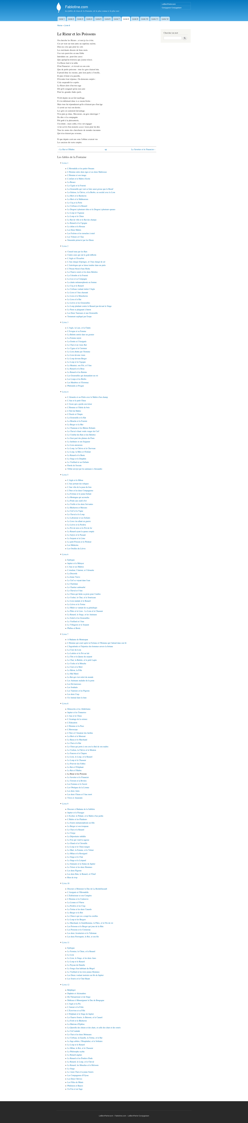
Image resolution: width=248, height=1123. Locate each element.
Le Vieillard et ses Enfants (78, 462)
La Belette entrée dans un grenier (80, 334)
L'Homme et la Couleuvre (77, 899)
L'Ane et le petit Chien (76, 400)
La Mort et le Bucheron (76, 195)
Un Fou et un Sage (75, 1089)
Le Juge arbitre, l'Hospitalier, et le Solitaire (84, 1041)
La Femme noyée (74, 338)
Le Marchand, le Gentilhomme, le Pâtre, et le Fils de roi (90, 923)
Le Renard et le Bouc (76, 368)
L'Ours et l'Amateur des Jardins (80, 732)
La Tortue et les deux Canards (79, 909)
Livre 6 (107, 19)
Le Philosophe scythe (76, 1051)
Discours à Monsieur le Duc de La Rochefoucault (87, 888)
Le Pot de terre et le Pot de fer (79, 528)
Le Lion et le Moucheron (77, 295)
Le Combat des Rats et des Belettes (81, 434)
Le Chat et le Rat (74, 743)
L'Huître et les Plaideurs (77, 819)
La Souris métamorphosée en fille (81, 822)
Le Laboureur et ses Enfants (78, 517)
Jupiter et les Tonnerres (76, 712)
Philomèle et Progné (75, 385)
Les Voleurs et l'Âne (75, 236)
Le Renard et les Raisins (77, 372)
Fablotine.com (120, 1115)
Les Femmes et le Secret (77, 784)
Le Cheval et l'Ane (75, 590)
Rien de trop (72, 877)
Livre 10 (144, 19)
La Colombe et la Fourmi (77, 275)
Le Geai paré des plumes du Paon (80, 438)
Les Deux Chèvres (74, 1078)
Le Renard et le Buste (76, 455)
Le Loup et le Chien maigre (78, 846)
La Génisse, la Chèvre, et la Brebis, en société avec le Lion (91, 192)
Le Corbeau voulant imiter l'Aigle (81, 289)
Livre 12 (165, 19)
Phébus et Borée (73, 628)
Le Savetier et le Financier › (143, 149)
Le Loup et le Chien (75, 216)
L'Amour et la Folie (75, 1007)
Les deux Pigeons (74, 870)
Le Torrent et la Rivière (77, 780)
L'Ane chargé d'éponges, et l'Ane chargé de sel (86, 261)
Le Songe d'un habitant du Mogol (81, 968)
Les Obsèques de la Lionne (78, 787)
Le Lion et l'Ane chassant (77, 292)
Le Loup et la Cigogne (76, 362)
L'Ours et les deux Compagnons (80, 490)
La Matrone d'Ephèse (76, 1024)
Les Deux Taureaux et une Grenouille (82, 313)
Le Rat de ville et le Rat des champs (81, 219)
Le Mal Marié (73, 673)
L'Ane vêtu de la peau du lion (79, 487)
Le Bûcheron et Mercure (77, 507)
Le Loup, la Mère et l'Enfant (79, 451)
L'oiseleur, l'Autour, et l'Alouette (80, 570)
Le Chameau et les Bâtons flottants (81, 428)
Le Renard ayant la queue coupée (80, 531)
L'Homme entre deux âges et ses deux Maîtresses (87, 171)
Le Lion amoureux (75, 445)
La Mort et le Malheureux (77, 199)
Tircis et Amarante (75, 797)
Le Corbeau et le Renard (77, 206)
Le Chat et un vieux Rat (77, 344)
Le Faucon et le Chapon (77, 753)
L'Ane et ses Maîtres (75, 566)
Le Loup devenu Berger (77, 358)
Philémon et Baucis (75, 1085)
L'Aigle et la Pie (74, 1003)
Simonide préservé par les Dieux (80, 240)
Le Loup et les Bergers (76, 919)
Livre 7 (117, 19)
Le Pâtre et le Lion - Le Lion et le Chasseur (85, 611)
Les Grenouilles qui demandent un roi (82, 375)
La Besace (71, 182)
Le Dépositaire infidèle (76, 836)
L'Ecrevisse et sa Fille (76, 1010)
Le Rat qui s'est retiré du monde (80, 677)
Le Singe (71, 1068)
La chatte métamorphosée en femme (82, 282)
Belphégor (71, 990)
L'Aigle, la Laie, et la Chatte (79, 327)
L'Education (72, 722)
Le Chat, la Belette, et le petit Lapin (82, 660)
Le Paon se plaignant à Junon (79, 309)
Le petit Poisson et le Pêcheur (79, 541)
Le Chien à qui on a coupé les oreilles (82, 916)
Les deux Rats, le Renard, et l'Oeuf (81, 874)
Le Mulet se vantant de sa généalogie (82, 607)
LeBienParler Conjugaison (138, 1115)
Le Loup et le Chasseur (76, 760)
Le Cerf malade (73, 1031)
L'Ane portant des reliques (78, 483)
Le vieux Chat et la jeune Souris (80, 1071)
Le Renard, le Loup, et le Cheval (80, 1061)
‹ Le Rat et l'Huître (66, 149)
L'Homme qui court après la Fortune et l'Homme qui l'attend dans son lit (96, 643)
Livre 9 (135, 19)
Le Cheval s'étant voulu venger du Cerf (83, 431)
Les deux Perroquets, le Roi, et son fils (83, 936)
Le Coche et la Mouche (76, 663)
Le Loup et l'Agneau (75, 212)
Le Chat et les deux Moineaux (79, 1034)
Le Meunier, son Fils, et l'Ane (79, 365)
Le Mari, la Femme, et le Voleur (80, 850)
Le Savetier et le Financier (78, 777)
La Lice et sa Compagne (77, 278)
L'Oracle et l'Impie (75, 414)
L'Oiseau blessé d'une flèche (78, 268)
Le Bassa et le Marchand (77, 739)
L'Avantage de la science (77, 719)
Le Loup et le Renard (76, 961)
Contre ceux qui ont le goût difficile (81, 254)
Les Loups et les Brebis (76, 379)
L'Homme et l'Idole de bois (78, 407)
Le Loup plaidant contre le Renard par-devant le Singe (89, 306)
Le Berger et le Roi (75, 912)
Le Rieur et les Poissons (77, 773)
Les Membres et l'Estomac (78, 382)
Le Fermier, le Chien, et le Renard (81, 951)
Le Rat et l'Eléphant (75, 767)
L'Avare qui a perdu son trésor (79, 404)
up (106, 149)
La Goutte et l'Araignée (76, 341)
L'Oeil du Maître (74, 410)
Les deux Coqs (73, 694)
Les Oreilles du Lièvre (76, 548)
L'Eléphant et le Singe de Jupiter (80, 1013)
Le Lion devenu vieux (76, 355)
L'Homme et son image (76, 175)
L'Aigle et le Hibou (75, 480)
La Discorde (72, 573)
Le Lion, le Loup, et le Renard (79, 756)
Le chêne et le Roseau (76, 226)
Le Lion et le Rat (74, 299)
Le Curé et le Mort (75, 666)
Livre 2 (71, 19)
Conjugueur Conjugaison (172, 7)
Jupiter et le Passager (75, 812)
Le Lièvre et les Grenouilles (78, 302)
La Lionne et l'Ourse (75, 902)
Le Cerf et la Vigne (75, 510)
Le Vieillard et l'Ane (75, 621)
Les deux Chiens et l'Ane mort (79, 794)
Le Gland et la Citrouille (77, 843)
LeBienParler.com (169, 4)
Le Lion (70, 954)
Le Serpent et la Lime (76, 538)
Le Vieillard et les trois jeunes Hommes (83, 971)
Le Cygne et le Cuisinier (77, 348)
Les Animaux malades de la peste (80, 680)
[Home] (59, 7)
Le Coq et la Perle (74, 202)
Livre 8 (126, 19)
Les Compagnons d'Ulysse (78, 1075)
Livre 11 (155, 19)
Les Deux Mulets (74, 229)
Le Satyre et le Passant (76, 534)
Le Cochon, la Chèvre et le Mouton (81, 750)
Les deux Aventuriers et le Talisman (81, 933)
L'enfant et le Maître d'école (78, 178)
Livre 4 (89, 19)
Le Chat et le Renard (75, 829)
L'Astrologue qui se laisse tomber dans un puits (86, 265)
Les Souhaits (72, 687)
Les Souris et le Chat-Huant (78, 978)
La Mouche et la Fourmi (77, 421)
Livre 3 (80, 19)
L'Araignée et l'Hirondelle (78, 892)
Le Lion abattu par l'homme (78, 351)
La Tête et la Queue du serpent (79, 656)
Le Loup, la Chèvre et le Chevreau (81, 448)
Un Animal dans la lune (77, 697)
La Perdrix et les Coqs (76, 905)
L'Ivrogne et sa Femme (76, 331)
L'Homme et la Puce (75, 726)
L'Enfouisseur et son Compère (79, 895)
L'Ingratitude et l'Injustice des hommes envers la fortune (90, 646)
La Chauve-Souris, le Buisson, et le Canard (84, 1017)
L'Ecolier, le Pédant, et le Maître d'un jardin (85, 815)
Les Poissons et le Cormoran (78, 929)
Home (59, 25)
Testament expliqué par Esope (79, 316)
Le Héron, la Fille (74, 670)
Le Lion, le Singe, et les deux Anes (81, 958)
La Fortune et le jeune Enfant (79, 493)
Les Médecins (72, 545)
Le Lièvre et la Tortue (76, 604)
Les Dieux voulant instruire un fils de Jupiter (85, 975)
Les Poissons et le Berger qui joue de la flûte (85, 926)
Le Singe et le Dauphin (76, 458)
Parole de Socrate (74, 465)
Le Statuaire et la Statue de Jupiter (81, 863)
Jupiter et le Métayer (75, 563)
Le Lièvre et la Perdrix (76, 524)
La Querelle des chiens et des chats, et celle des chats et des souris (94, 1027)
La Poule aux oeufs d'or (77, 500)
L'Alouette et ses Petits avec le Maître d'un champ (87, 397)
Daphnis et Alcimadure (76, 993)
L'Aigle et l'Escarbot (75, 258)
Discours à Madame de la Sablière (81, 809)
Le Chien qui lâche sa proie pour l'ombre (84, 594)
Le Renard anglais (74, 1054)
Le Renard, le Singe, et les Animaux (82, 614)
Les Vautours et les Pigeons (78, 690)
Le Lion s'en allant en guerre (79, 521)
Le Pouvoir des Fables (76, 763)
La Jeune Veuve (73, 576)
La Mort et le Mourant (76, 736)
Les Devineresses (74, 684)
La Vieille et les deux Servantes (80, 504)
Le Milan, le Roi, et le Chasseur (80, 1048)
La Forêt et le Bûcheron (77, 1020)
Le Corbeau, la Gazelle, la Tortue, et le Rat (84, 1037)
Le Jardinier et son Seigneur (78, 441)
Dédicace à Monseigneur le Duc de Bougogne (85, 1000)
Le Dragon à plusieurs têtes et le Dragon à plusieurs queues (91, 209)
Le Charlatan (72, 583)
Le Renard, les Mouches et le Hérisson (82, 1065)
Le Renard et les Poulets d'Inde (80, 1058)
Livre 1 (62, 19)
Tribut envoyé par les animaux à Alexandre (84, 468)
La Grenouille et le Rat (76, 417)
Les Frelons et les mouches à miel (81, 233)
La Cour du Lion (74, 649)
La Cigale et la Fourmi (76, 185)
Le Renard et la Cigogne (77, 223)
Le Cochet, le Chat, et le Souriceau (81, 597)
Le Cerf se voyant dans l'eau (78, 580)
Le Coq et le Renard (75, 285)
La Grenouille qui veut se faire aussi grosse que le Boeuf (90, 189)
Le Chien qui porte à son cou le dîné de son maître (87, 746)
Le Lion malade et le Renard (79, 600)
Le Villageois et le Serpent (78, 624)
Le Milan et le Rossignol (77, 853)
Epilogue (71, 559)
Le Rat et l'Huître (74, 770)
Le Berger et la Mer (75, 424)
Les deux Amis (73, 790)
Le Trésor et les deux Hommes (79, 867)
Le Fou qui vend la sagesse (78, 839)
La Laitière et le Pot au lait (78, 653)
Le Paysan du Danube (76, 965)
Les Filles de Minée (75, 1082)
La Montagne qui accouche (78, 497)
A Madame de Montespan (77, 639)
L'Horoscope (72, 729)
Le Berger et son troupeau (77, 826)
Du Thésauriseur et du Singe (78, 996)
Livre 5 (98, 19)
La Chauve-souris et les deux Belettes (82, 272)
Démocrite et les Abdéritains (78, 709)
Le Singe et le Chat (75, 856)
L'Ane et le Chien (74, 715)
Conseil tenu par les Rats (77, 251)
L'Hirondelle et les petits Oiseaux (80, 168)
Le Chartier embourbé (76, 587)
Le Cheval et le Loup (76, 514)
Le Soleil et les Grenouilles (78, 618)
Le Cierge (71, 833)
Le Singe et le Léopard (76, 860)
